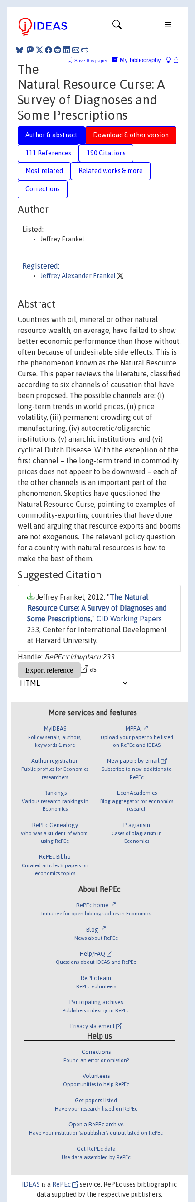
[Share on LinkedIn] (66, 50)
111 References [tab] (48, 153)
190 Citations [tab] (106, 153)
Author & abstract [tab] (51, 135)
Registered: (40, 266)
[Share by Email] (75, 50)
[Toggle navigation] (117, 27)
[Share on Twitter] (39, 50)
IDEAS (31, 1184)
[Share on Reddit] (57, 50)
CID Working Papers (129, 619)
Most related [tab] (44, 170)
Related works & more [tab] (110, 170)
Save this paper (90, 60)
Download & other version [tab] (131, 135)
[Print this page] (84, 50)
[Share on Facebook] (48, 50)
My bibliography (139, 60)
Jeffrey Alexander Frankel (78, 275)
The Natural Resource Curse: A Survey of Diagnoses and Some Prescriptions (97, 608)
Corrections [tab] (42, 188)
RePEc (62, 1184)
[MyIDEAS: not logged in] (171, 60)
